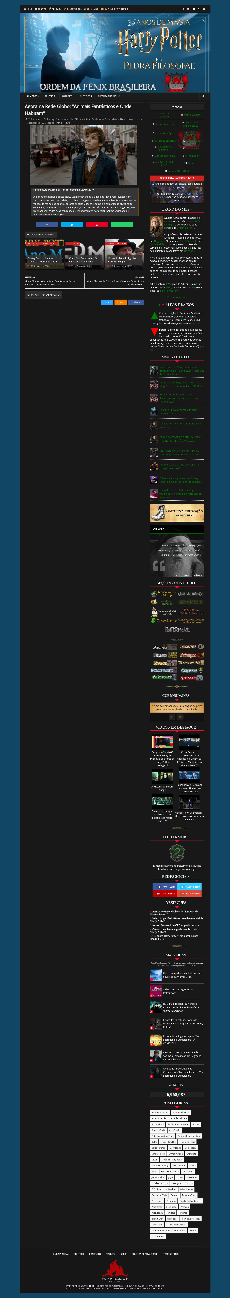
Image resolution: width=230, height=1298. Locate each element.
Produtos (171, 1201)
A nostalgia (193, 148)
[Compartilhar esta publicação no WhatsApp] (122, 224)
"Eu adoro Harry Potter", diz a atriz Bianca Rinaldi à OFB (174, 937)
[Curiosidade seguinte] (180, 717)
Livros (51, 96)
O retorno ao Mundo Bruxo (191, 124)
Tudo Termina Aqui (161, 1230)
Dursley (191, 287)
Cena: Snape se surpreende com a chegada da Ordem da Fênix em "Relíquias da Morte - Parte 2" (189, 759)
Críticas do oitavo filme (163, 1136)
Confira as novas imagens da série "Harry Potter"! (178, 411)
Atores (196, 1124)
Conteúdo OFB (74, 9)
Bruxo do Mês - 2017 (116, 243)
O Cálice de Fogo (160, 1183)
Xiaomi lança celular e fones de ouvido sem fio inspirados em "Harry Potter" (183, 1023)
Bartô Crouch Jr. (188, 241)
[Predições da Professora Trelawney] (192, 611)
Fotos (154, 1171)
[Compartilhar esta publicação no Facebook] (47, 224)
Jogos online (91, 9)
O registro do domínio (165, 148)
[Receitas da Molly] (164, 594)
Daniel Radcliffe (168, 1142)
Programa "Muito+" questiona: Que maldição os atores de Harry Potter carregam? (162, 759)
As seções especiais (165, 140)
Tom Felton (157, 1224)
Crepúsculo (174, 1130)
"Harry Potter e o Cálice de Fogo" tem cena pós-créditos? (180, 466)
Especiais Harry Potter (172, 1159)
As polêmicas (192, 140)
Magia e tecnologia (191, 133)
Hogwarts (159, 241)
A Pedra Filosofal (181, 1112)
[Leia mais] (196, 323)
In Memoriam (192, 155)
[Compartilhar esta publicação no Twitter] (72, 224)
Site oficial (172, 1218)
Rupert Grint (157, 1218)
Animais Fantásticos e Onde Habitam (101, 119)
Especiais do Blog (160, 1165)
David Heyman (159, 1147)
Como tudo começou (164, 115)
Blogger (120, 302)
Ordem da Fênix (185, 227)
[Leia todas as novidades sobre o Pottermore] (178, 630)
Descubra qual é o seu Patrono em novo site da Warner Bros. (182, 975)
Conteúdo (95, 1254)
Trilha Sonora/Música (177, 1224)
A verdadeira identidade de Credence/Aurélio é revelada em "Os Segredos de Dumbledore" (183, 1072)
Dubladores (190, 1147)
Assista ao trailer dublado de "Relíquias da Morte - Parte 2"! (174, 913)
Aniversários (157, 1124)
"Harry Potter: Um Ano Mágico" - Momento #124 (42, 260)
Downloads (175, 1147)
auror (167, 221)
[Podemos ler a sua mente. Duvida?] (192, 602)
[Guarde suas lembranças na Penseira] (192, 594)
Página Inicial (61, 1254)
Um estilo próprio (164, 133)
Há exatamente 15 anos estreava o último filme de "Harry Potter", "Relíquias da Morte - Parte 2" (181, 371)
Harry (169, 287)
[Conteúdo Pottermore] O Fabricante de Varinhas (83, 260)
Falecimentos (179, 1165)
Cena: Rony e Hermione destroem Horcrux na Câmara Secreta (189, 788)
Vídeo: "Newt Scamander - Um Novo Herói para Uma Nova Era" (189, 816)
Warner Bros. (158, 1236)
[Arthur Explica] (164, 602)
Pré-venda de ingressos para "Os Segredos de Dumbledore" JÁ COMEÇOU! (181, 1040)
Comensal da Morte (161, 244)
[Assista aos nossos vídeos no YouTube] (193, 9)
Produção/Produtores (190, 1201)
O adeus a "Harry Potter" (165, 163)
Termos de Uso (170, 1254)
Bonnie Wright (158, 1130)
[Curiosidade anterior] (172, 717)
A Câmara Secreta (160, 1112)
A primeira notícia (164, 124)
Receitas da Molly (110, 96)
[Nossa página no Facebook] (183, 9)
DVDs (154, 1142)
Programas (157, 1207)
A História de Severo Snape (162, 788)
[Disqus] (84, 347)
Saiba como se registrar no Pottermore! (178, 991)
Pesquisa (56, 9)
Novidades (34, 122)
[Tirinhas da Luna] (163, 612)
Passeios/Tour (189, 1195)
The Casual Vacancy (190, 1218)
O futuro (192, 163)
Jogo (170, 1177)
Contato (42, 9)
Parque (174, 1195)
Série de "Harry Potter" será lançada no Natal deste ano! (180, 425)
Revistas (171, 1212)
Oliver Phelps (186, 1189)
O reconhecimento (165, 155)
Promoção (171, 1207)
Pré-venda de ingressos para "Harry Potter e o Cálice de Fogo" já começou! (181, 480)
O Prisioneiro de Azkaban (164, 1189)
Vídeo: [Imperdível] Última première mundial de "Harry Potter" (176, 920)
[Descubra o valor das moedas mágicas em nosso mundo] (192, 621)
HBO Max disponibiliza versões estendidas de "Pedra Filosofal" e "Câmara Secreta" (181, 1007)
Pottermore (73, 243)
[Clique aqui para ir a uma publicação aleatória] (177, 513)
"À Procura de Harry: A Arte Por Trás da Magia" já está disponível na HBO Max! (181, 384)
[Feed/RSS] (204, 9)
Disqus (107, 302)
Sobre (124, 1254)
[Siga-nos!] (188, 9)
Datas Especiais (187, 1142)
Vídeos (33, 96)
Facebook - (136, 302)
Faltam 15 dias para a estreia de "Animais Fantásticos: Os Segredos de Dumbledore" (182, 1056)
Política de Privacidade (115, 9)
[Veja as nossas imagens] (199, 9)
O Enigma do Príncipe (182, 1183)
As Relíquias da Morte (178, 1124)
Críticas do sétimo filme (189, 1136)
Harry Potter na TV (170, 1171)
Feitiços (87, 96)
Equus (154, 1159)
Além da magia (192, 114)
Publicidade (157, 1212)
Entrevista (191, 1153)
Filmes (68, 96)
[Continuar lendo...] (177, 297)
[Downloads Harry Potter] (163, 621)
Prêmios (185, 1207)
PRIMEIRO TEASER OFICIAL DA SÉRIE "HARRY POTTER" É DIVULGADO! (180, 439)
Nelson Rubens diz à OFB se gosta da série (175, 925)
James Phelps (158, 1177)
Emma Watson (176, 1153)
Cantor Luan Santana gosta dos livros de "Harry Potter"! (173, 931)
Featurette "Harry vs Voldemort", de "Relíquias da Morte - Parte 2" (162, 816)
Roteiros (183, 1212)
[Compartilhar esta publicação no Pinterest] (97, 224)
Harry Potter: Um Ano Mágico (42, 243)
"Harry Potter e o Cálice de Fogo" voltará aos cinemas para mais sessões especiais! (181, 494)
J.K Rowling (188, 1171)
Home (29, 9)
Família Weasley (169, 290)
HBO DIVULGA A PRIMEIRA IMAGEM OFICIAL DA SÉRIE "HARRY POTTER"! (179, 452)
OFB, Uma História (179, 170)
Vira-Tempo (179, 1230)
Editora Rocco (158, 1153)
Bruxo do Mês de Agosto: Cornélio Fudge (122, 260)
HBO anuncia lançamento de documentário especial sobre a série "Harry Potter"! (179, 398)
